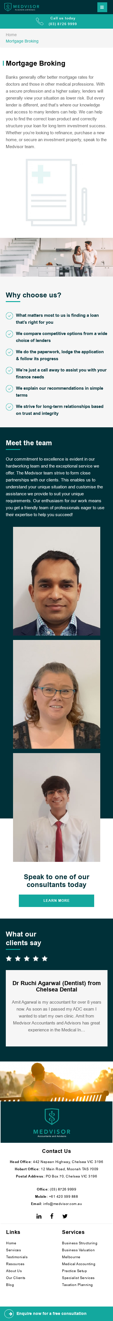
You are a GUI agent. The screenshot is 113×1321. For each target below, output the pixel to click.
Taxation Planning (77, 1285)
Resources (15, 1264)
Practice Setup (74, 1271)
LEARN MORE (56, 900)
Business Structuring (79, 1243)
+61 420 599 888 (63, 1196)
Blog (10, 1285)
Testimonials (17, 1257)
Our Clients (15, 1278)
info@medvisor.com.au (62, 1204)
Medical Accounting (78, 1264)
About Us (14, 1271)
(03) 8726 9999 (62, 1189)
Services (13, 1250)
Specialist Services (78, 1278)
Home (11, 1243)
